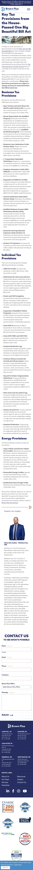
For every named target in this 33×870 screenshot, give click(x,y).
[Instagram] (18, 791)
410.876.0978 (23, 764)
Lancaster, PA (7, 743)
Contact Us (21, 782)
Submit (5, 715)
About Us (5, 777)
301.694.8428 (7, 766)
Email (7, 657)
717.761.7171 (7, 737)
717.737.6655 (7, 739)
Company (5, 675)
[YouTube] (25, 791)
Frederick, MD (7, 757)
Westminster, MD (24, 757)
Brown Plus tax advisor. (10, 503)
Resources (21, 777)
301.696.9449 (7, 764)
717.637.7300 (23, 737)
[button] (28, 9)
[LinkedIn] (7, 791)
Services (5, 782)
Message (8, 692)
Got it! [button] (5, 867)
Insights (18, 511)
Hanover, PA (22, 731)
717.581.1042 (7, 752)
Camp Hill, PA (7, 731)
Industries (5, 785)
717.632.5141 (23, 739)
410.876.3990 (23, 762)
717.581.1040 (7, 750)
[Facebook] (13, 791)
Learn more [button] (17, 864)
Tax (12, 511)
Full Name (4, 652)
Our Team (5, 779)
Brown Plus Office (8, 684)
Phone (7, 666)
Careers (20, 779)
